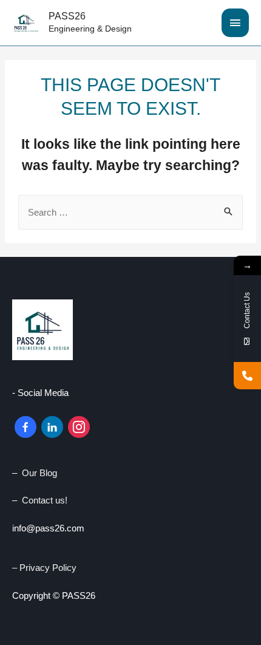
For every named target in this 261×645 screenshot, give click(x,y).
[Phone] (247, 375)
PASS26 (67, 16)
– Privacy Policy (45, 567)
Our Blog (39, 473)
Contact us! (44, 500)
